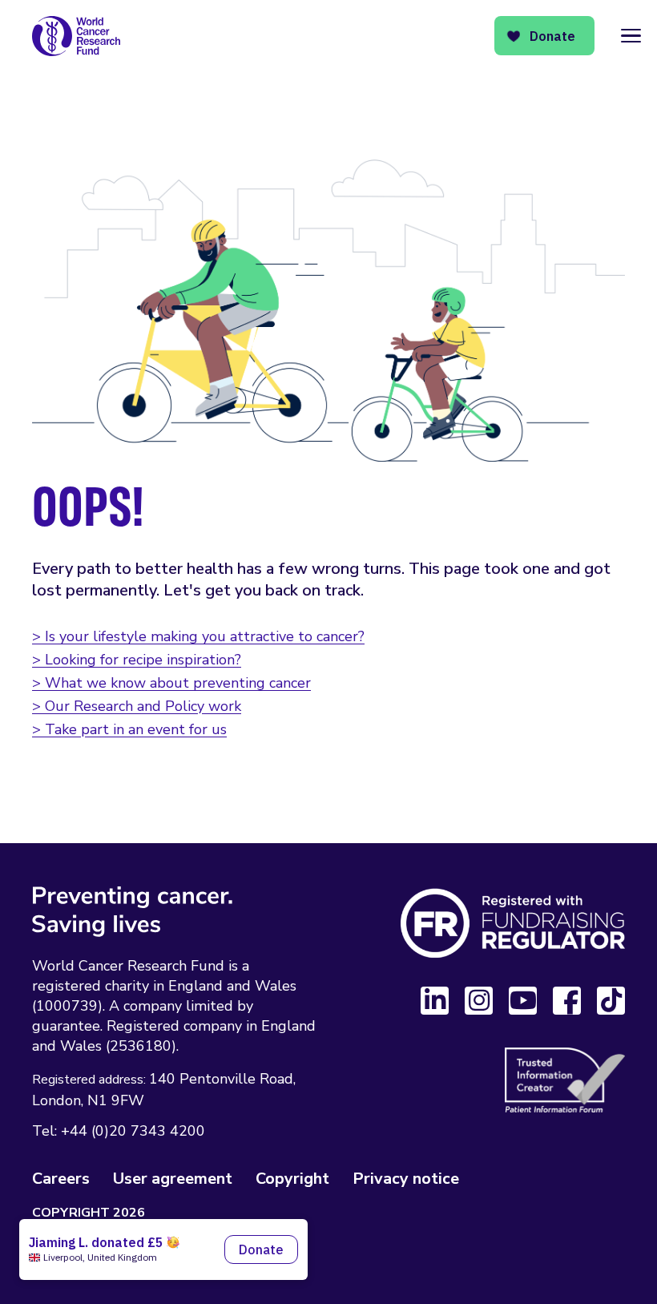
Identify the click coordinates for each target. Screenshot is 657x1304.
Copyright (292, 1179)
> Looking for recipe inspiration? (136, 659)
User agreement (172, 1179)
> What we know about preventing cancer (171, 682)
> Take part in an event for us (129, 729)
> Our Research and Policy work (136, 706)
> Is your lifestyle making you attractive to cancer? (198, 636)
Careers (61, 1179)
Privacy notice (406, 1179)
